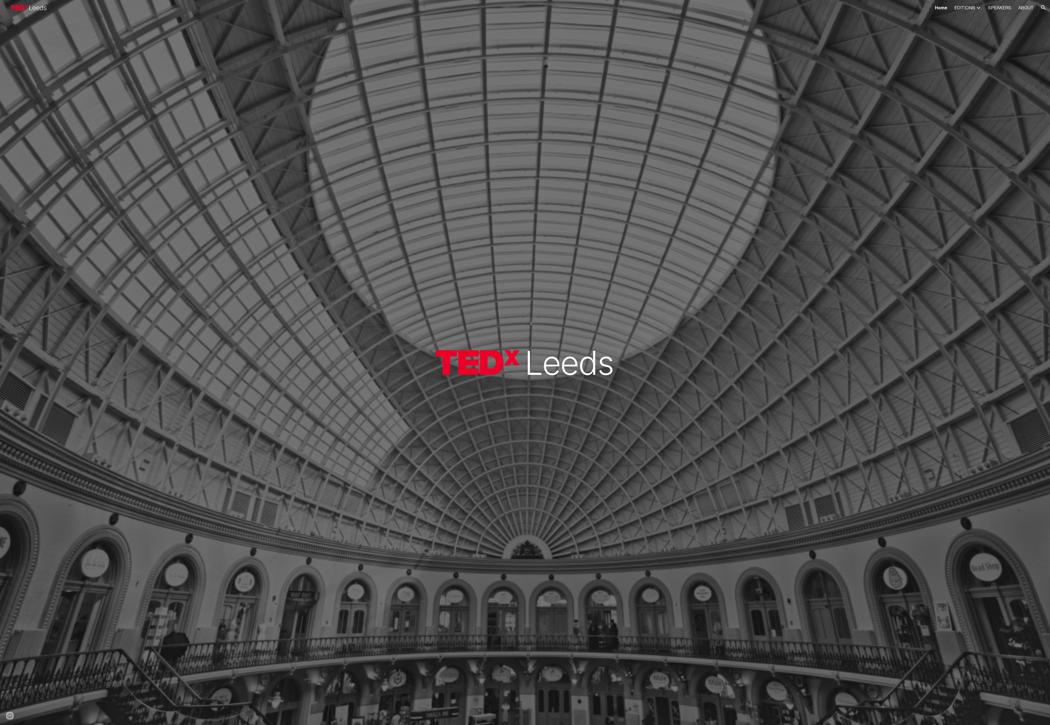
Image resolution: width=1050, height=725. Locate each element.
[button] (1043, 7)
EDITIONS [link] (964, 8)
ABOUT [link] (1026, 8)
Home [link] (941, 8)
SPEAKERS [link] (999, 8)
